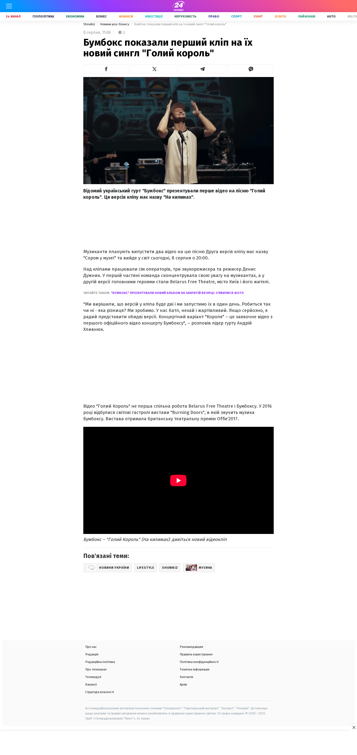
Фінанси (126, 16)
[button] (106, 69)
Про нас (91, 647)
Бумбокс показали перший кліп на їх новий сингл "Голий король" (180, 24)
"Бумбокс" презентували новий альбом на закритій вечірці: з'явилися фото (177, 293)
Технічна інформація (194, 669)
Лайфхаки (306, 16)
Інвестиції (153, 16)
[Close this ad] (353, 727)
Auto (331, 16)
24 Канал (13, 16)
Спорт (236, 16)
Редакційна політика (100, 662)
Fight (258, 16)
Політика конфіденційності (199, 662)
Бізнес (101, 16)
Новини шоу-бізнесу (115, 24)
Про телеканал (96, 669)
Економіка (75, 16)
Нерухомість (185, 16)
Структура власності (99, 692)
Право (213, 16)
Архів (183, 684)
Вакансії (91, 684)
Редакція (91, 654)
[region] (178, 743)
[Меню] (9, 6)
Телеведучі (93, 677)
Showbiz (89, 24)
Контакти (186, 677)
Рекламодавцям (191, 647)
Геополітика (43, 16)
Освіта (280, 16)
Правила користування (196, 654)
